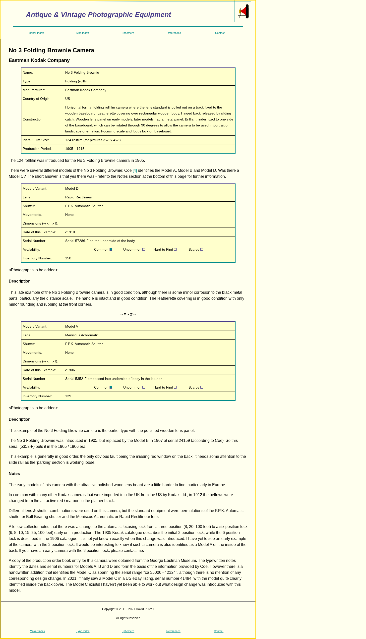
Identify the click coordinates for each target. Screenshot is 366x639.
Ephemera (128, 32)
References (174, 32)
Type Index (82, 32)
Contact (220, 32)
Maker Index (36, 32)
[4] (135, 170)
